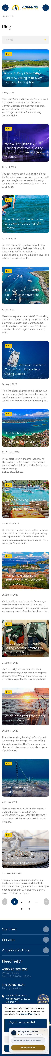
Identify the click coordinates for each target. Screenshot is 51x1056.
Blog (12, 16)
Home (5, 16)
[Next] (46, 901)
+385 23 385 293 (15, 969)
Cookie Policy (27, 1014)
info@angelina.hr (13, 985)
